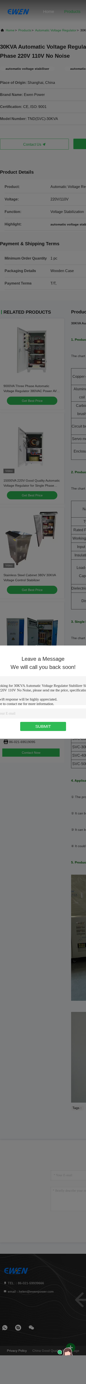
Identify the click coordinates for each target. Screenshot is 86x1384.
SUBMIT (43, 726)
